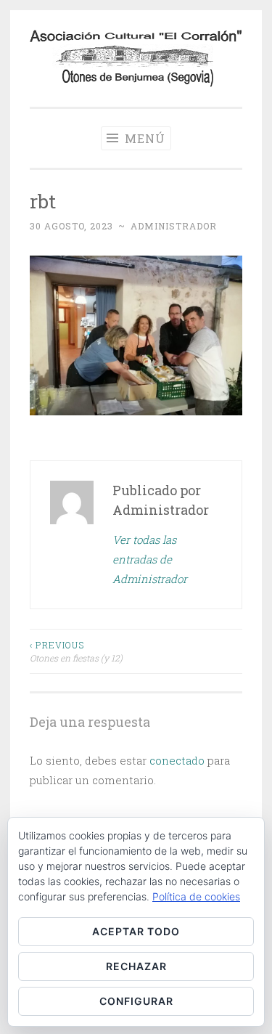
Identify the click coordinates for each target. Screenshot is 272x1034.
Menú (143, 138)
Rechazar (136, 966)
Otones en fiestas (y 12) (76, 651)
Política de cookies (196, 896)
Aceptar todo (136, 931)
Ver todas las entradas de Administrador (149, 559)
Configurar (136, 1001)
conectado (177, 760)
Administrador (174, 226)
